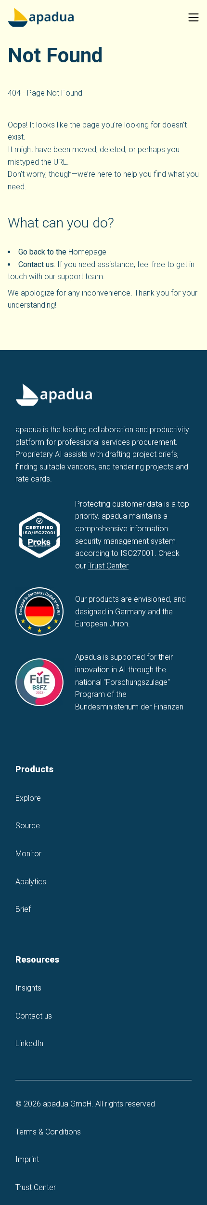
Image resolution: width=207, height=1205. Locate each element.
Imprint (27, 1159)
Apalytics (30, 881)
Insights (28, 987)
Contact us (33, 1016)
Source (27, 825)
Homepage (87, 251)
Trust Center (108, 565)
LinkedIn (29, 1043)
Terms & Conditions (48, 1131)
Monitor (28, 853)
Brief (23, 909)
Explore (28, 798)
